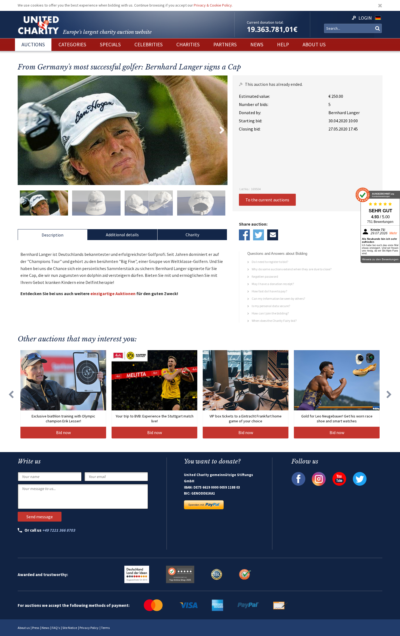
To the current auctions (267, 199)
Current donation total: (265, 22)
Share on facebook (244, 234)
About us (24, 628)
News (45, 628)
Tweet (258, 234)
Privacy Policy (89, 628)
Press (35, 628)
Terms (105, 628)
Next (222, 130)
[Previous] (11, 394)
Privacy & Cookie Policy (213, 5)
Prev (23, 130)
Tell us (272, 234)
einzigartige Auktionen (113, 293)
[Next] (389, 394)
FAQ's (56, 628)
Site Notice (69, 628)
